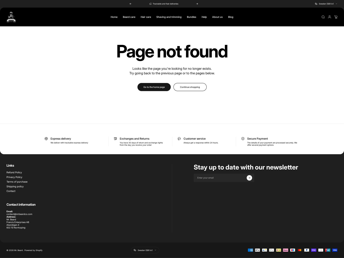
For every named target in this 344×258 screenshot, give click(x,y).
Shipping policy (15, 186)
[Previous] (131, 4)
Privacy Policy (14, 177)
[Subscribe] (249, 178)
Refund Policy (14, 172)
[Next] (197, 4)
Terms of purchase (16, 181)
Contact (10, 191)
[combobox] (326, 4)
